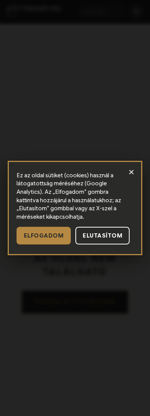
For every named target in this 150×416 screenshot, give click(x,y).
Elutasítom (102, 235)
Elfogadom (44, 235)
